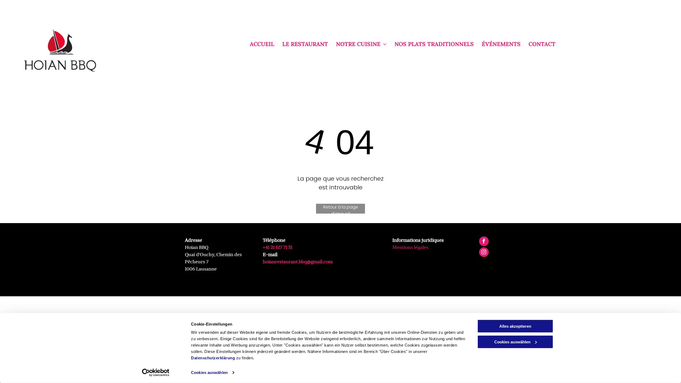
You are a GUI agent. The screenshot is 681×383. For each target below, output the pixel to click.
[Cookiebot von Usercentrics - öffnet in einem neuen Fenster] (155, 373)
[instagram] (484, 252)
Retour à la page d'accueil (340, 209)
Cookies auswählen (209, 372)
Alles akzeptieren (515, 326)
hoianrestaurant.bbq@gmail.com (298, 262)
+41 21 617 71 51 (277, 247)
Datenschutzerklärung (213, 358)
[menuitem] (258, 44)
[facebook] (484, 241)
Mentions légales (410, 247)
